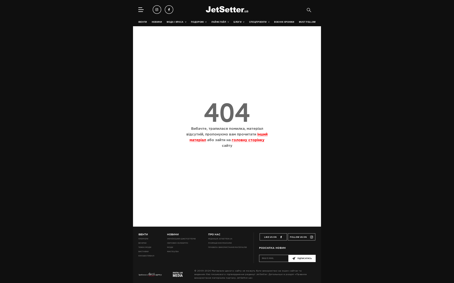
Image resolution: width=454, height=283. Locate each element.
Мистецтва (173, 252)
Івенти (143, 234)
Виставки (143, 252)
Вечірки (142, 243)
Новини (173, 234)
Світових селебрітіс (177, 243)
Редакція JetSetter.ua (220, 239)
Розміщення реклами (220, 243)
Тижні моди (144, 247)
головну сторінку (248, 140)
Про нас (214, 234)
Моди (170, 247)
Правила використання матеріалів (227, 247)
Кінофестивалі (146, 256)
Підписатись (304, 258)
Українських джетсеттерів (181, 239)
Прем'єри (143, 239)
